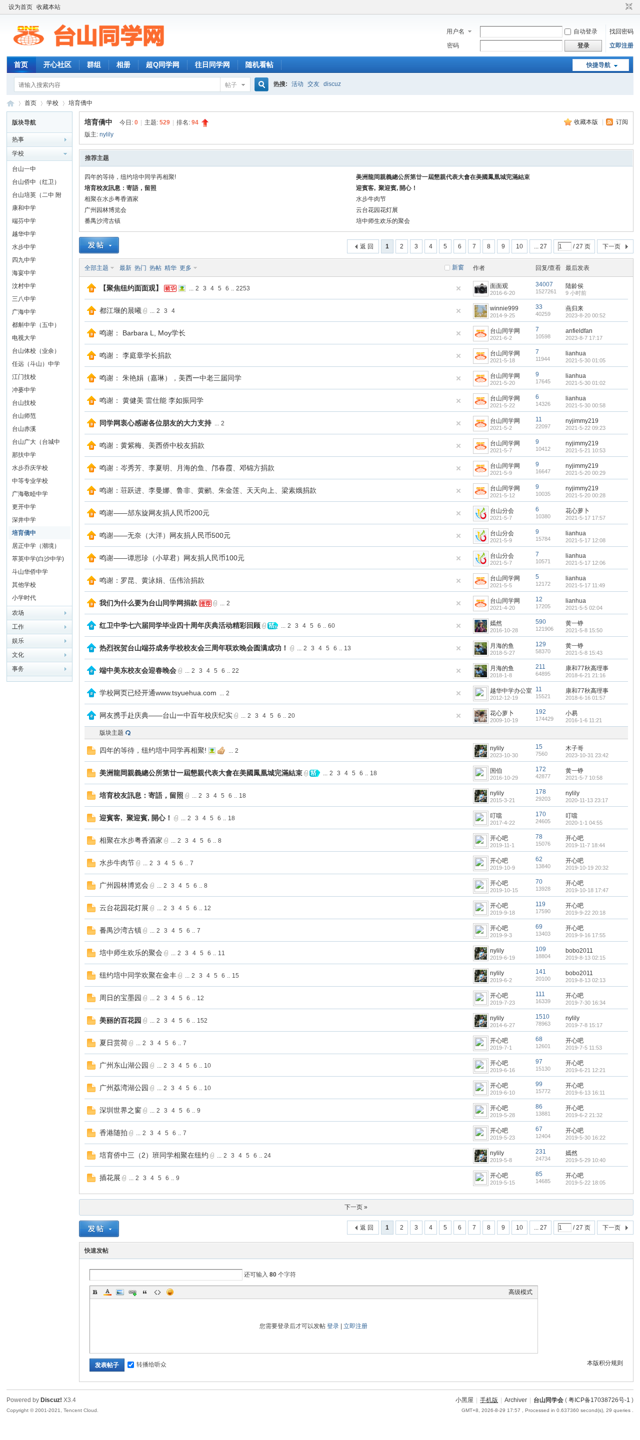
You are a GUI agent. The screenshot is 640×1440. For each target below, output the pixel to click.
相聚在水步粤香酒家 (111, 198)
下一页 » (356, 1207)
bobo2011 (579, 950)
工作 (18, 626)
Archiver (515, 1400)
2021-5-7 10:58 (584, 778)
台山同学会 (549, 1400)
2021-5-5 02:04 (584, 608)
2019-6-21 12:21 (586, 1070)
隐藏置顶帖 (459, 288)
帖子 (231, 84)
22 (235, 670)
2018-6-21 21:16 (586, 675)
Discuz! (51, 1400)
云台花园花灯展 (377, 209)
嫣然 (496, 623)
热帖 (156, 267)
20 (291, 715)
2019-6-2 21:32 (584, 1115)
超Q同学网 (163, 64)
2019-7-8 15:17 (584, 1025)
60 (331, 625)
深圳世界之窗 (121, 1110)
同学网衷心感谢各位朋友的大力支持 (156, 423)
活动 (298, 83)
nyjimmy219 (582, 420)
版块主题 (112, 732)
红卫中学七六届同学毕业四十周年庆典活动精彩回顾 (180, 625)
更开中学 (24, 506)
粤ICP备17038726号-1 (599, 1400)
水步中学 (24, 246)
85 (539, 1174)
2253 (243, 288)
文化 (18, 654)
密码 (453, 45)
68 (539, 1039)
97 (539, 1061)
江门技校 (24, 376)
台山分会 (502, 510)
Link (133, 1292)
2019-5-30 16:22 (586, 1138)
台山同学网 (10, 103)
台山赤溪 (24, 428)
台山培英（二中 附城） (37, 196)
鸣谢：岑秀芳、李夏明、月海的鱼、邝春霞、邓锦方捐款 (187, 468)
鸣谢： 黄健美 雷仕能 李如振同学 (152, 400)
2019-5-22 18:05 (586, 1183)
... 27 (540, 246)
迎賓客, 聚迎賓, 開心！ (387, 187)
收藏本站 (48, 6)
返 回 (367, 246)
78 (539, 836)
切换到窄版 (628, 6)
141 (541, 971)
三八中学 (24, 298)
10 (519, 246)
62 (539, 859)
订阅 (622, 121)
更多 (186, 267)
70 (539, 881)
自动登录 (586, 31)
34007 (544, 284)
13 (347, 648)
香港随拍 (114, 1133)
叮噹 (496, 815)
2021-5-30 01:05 (586, 360)
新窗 (458, 267)
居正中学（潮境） (36, 545)
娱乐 (18, 640)
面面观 (499, 285)
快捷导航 (598, 64)
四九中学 (24, 259)
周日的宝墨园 (121, 998)
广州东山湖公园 (124, 1065)
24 (267, 1155)
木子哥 (575, 748)
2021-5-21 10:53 (586, 450)
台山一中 (24, 168)
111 (540, 994)
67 (539, 1129)
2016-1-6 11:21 (584, 720)
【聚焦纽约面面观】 (131, 288)
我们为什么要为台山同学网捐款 (149, 603)
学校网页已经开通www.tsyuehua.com (158, 693)
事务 (18, 668)
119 (541, 904)
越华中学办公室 (511, 690)
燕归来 (575, 308)
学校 (52, 102)
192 (541, 711)
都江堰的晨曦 (121, 310)
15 (539, 746)
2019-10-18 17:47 (587, 890)
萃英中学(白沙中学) (38, 558)
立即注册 (622, 45)
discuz (332, 83)
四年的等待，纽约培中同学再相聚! (130, 176)
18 (373, 773)
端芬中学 (24, 220)
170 (541, 814)
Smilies (170, 1292)
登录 (333, 1326)
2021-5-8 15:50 (584, 630)
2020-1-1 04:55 (584, 823)
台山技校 (24, 402)
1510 (543, 1016)
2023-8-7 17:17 (584, 338)
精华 (170, 267)
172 (541, 769)
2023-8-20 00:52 (586, 315)
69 (539, 926)
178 (541, 791)
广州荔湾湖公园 (124, 1088)
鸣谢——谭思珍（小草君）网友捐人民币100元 (172, 558)
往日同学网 (212, 64)
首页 (21, 64)
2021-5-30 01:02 (586, 383)
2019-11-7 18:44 (585, 845)
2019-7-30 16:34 (586, 1003)
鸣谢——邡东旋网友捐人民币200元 (155, 513)
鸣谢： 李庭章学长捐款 (136, 355)
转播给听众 (151, 1364)
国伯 (496, 770)
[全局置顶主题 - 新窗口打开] (91, 290)
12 (539, 599)
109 (541, 949)
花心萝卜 (578, 510)
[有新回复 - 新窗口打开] (91, 752)
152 (202, 1020)
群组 (94, 64)
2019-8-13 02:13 (586, 980)
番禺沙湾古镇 (102, 220)
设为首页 (20, 6)
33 (539, 306)
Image (120, 1292)
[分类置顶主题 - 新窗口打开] (91, 627)
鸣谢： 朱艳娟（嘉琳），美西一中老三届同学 (171, 378)
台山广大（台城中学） (36, 443)
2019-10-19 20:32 (587, 868)
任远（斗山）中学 (36, 363)
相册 (123, 64)
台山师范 (24, 415)
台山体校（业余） (36, 350)
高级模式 (520, 1292)
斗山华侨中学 (30, 571)
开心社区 (58, 64)
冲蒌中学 (24, 389)
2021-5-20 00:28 (586, 495)
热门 (140, 267)
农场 (18, 612)
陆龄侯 (575, 285)
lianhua (576, 353)
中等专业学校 (30, 480)
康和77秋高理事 (587, 668)
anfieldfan (579, 330)
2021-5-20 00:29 (586, 473)
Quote (145, 1292)
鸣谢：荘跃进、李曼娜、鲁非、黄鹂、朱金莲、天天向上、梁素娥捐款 (208, 490)
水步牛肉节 (371, 198)
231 (541, 1151)
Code (157, 1292)
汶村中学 (24, 285)
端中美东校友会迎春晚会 (138, 670)
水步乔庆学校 (30, 467)
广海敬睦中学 (30, 493)
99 (539, 1084)
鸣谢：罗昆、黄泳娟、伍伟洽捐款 (152, 580)
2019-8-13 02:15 (586, 958)
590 (541, 621)
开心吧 (499, 838)
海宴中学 (24, 272)
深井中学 (24, 519)
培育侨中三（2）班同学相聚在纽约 (154, 1155)
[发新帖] (99, 245)
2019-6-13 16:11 (585, 1093)
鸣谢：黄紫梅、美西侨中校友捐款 (152, 445)
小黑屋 (465, 1400)
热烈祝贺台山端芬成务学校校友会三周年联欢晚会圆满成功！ (194, 648)
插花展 (110, 1178)
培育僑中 (80, 102)
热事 (18, 139)
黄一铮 (575, 623)
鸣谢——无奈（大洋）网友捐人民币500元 (165, 535)
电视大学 (24, 337)
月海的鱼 (502, 645)
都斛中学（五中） (36, 324)
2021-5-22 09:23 (586, 428)
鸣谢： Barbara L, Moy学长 (143, 333)
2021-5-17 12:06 (586, 563)
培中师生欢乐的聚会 (383, 220)
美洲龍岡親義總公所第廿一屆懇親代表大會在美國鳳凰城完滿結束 (443, 176)
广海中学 (24, 311)
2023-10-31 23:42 (587, 755)
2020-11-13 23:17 (587, 800)
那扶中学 (24, 454)
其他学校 (24, 584)
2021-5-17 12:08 (586, 540)
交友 (314, 83)
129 (541, 644)
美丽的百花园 (121, 1020)
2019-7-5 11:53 (584, 1048)
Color (107, 1292)
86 (539, 1106)
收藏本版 (587, 121)
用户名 (455, 31)
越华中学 (24, 233)
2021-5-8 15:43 (584, 653)
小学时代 (24, 597)
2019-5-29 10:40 (586, 1160)
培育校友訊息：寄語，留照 (120, 187)
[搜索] (260, 84)
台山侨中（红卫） (36, 181)
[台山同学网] (88, 50)
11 (539, 419)
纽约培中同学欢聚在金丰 (138, 975)
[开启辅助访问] (619, 6)
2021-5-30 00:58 (586, 405)
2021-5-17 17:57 (586, 518)
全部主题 (96, 267)
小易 (572, 713)
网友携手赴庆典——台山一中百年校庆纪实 (166, 715)
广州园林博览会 (105, 209)
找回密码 (622, 31)
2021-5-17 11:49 (585, 585)
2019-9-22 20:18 (586, 913)
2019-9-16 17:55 (586, 935)
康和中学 (24, 207)
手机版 (489, 1400)
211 (541, 666)
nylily (107, 134)
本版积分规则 (605, 1363)
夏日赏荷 (114, 1043)
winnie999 (504, 308)
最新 (126, 267)
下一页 (611, 246)
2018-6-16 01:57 (586, 698)
